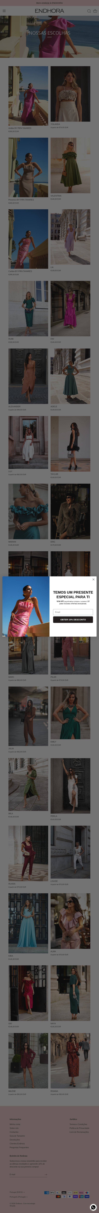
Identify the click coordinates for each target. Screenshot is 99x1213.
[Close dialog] (93, 579)
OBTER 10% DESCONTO (73, 619)
